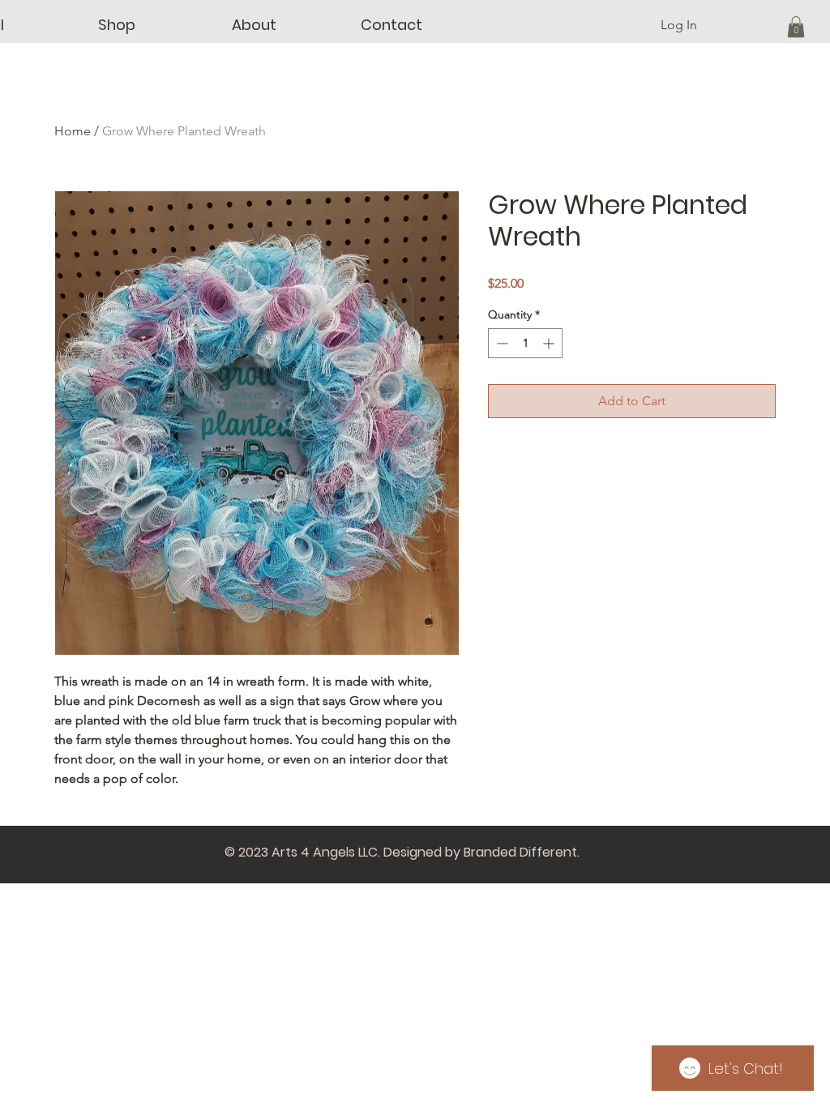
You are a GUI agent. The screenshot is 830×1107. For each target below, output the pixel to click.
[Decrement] (500, 343)
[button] (117, 25)
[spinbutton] (525, 343)
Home (72, 131)
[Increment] (550, 343)
